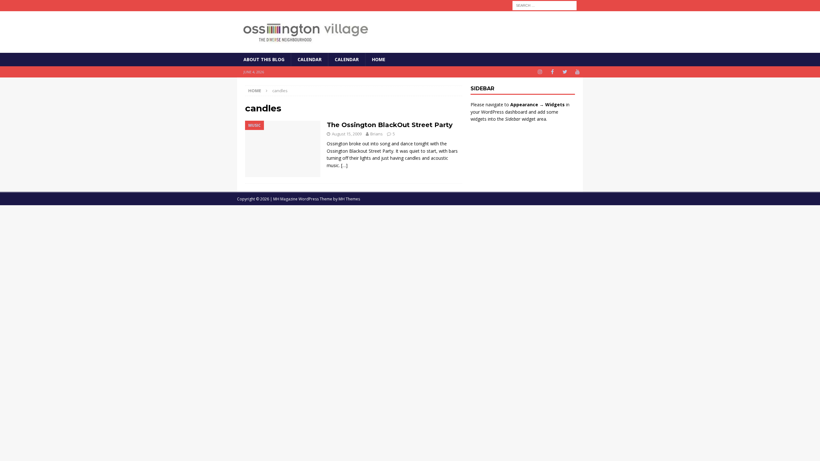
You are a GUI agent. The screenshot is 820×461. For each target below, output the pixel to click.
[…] (344, 165)
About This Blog (263, 59)
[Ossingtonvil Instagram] (539, 71)
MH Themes (349, 199)
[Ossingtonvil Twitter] (564, 71)
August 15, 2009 (347, 134)
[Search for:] (544, 5)
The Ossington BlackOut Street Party (390, 125)
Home (378, 59)
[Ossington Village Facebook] (552, 71)
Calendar (310, 59)
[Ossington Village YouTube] (577, 71)
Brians (376, 134)
